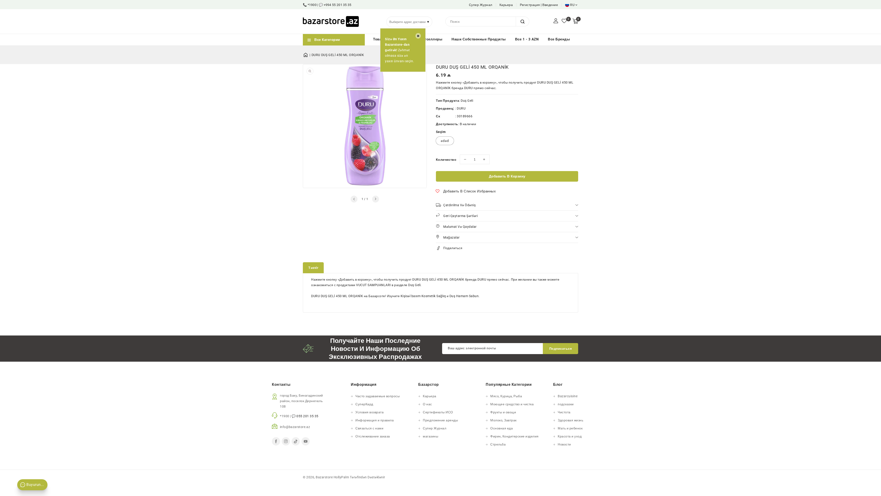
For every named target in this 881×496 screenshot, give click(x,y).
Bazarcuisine (567, 396)
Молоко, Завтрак (503, 420)
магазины (430, 436)
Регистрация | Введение (539, 5)
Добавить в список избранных (469, 191)
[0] (564, 21)
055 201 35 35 (307, 416)
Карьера (506, 5)
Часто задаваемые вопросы (377, 396)
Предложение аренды (440, 420)
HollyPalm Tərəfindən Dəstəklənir (359, 477)
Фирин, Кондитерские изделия (514, 436)
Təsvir (313, 268)
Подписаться (560, 348)
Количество (446, 159)
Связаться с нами (369, 428)
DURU (461, 108)
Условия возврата (369, 412)
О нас (427, 404)
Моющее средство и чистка (512, 404)
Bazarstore (324, 477)
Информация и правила (374, 420)
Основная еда (501, 428)
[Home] (307, 55)
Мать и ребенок (570, 428)
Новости (564, 444)
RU (572, 5)
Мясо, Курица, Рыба (506, 396)
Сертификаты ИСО (438, 412)
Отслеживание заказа (372, 436)
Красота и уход (570, 436)
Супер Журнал (480, 5)
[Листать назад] (354, 199)
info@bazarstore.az (295, 427)
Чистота (564, 412)
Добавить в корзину (507, 176)
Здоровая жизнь (570, 420)
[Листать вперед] (375, 199)
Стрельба (498, 444)
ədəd (445, 141)
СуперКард (364, 404)
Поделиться (452, 248)
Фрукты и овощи (503, 412)
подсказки (566, 404)
